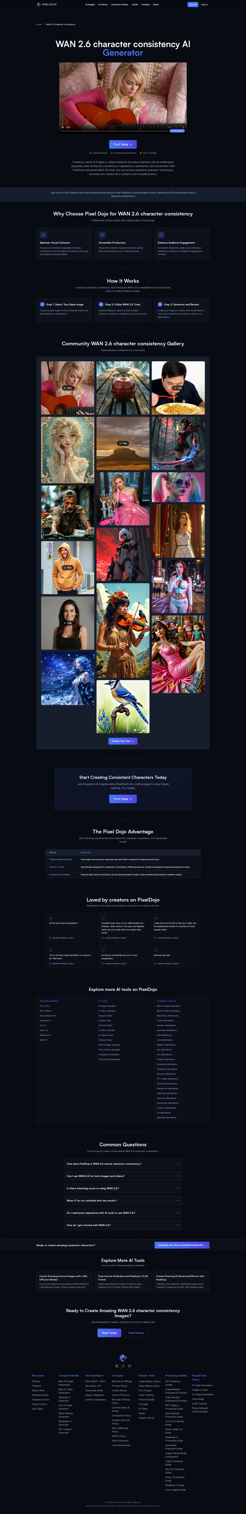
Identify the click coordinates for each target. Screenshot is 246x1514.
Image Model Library (150, 1381)
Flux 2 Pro (44, 1006)
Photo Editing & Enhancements (200, 1410)
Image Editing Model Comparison (176, 1455)
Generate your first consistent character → (182, 1245)
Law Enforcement (121, 1445)
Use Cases (37, 1408)
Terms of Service (121, 1395)
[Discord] (123, 1366)
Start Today (109, 1332)
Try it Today (121, 144)
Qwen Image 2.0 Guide (174, 1431)
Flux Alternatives (164, 1054)
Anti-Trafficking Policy (120, 1430)
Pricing (35, 1381)
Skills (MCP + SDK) (95, 1381)
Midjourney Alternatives (167, 1015)
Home (39, 24)
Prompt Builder (147, 1399)
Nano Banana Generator (66, 1415)
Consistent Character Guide (174, 1447)
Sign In (204, 4)
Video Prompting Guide (174, 1463)
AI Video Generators (202, 1385)
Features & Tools (40, 1399)
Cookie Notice (119, 1390)
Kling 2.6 (44, 1030)
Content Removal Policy (121, 1422)
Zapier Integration (94, 1395)
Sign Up (193, 4)
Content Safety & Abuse (120, 1409)
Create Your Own (121, 741)
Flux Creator (145, 1390)
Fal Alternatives (164, 1112)
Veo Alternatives (164, 1049)
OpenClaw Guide (94, 1390)
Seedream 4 (45, 1020)
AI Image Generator (107, 1006)
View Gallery (136, 1332)
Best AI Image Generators (168, 1006)
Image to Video (105, 1015)
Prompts (146, 4)
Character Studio (119, 4)
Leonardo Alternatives (167, 1030)
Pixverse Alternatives (166, 1074)
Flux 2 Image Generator (65, 1407)
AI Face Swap (105, 1020)
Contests (36, 1385)
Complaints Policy (121, 1415)
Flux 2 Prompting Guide (174, 1423)
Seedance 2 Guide (174, 1485)
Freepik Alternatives (166, 1059)
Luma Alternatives (165, 1040)
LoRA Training (146, 1395)
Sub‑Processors (120, 1440)
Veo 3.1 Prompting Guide (174, 1471)
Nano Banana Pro (48, 1015)
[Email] (129, 1366)
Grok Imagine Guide (175, 1489)
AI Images (90, 4)
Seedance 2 (45, 1035)
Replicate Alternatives (167, 1117)
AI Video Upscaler (107, 1030)
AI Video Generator (107, 1011)
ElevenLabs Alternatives (168, 1103)
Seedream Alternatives (167, 1069)
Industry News (146, 1417)
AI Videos (103, 4)
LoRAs (135, 4)
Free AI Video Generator (109, 1049)
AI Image (143, 1404)
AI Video (143, 1408)
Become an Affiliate (122, 1381)
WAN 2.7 (44, 1040)
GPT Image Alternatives (167, 1078)
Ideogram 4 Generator (65, 1399)
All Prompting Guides (172, 1383)
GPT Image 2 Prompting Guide (174, 1407)
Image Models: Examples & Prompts (176, 1391)
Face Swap (198, 1399)
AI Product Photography (110, 1059)
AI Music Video (105, 1040)
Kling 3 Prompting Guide (174, 1479)
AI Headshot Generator (109, 1054)
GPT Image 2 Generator (65, 1431)
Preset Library (39, 1404)
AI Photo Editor (105, 1025)
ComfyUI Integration (95, 1399)
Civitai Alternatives (165, 1020)
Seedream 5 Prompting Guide (174, 1439)
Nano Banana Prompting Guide (174, 1415)
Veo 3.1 (43, 1025)
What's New (38, 1390)
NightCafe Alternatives (167, 1093)
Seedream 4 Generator (65, 1423)
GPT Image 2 (46, 1011)
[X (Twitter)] (116, 1366)
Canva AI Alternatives (166, 1098)
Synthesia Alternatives (167, 1083)
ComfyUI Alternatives (166, 1108)
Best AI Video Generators (168, 1011)
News (156, 4)
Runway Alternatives (166, 1025)
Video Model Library (149, 1385)
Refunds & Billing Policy (121, 1401)
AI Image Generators (203, 1394)
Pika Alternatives (164, 1035)
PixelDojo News (40, 1395)
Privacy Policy (119, 1385)
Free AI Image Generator (109, 1045)
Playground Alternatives (168, 1088)
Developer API (93, 1385)
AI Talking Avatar (106, 1035)
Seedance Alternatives (167, 1064)
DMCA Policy (119, 1436)
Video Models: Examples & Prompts (176, 1399)
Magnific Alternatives (166, 1045)
